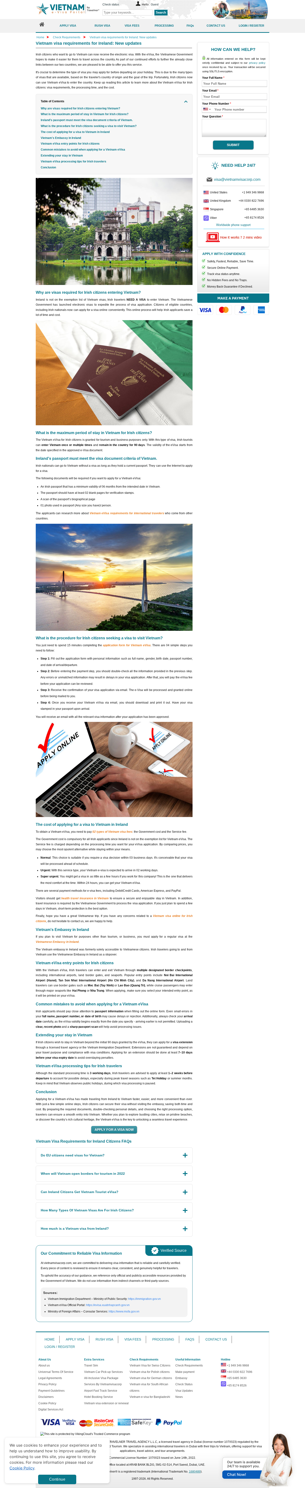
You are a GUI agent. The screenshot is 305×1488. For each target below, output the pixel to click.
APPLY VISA (75, 1339)
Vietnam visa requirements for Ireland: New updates (123, 37)
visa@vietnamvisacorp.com (237, 179)
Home (40, 37)
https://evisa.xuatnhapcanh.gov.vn (108, 1305)
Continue (57, 1479)
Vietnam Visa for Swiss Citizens (150, 1365)
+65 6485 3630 (254, 209)
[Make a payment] (233, 306)
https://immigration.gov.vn (144, 1299)
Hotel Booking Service (98, 1397)
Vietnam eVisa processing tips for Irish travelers (73, 161)
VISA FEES (132, 1339)
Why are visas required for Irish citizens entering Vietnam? (80, 108)
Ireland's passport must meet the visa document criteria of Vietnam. (87, 120)
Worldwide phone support (233, 225)
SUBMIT (233, 145)
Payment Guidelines (51, 1390)
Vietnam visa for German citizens (151, 1378)
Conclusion (48, 167)
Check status (110, 4)
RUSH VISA (104, 1339)
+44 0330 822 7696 (251, 200)
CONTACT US (216, 1339)
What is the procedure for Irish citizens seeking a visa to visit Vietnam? (89, 126)
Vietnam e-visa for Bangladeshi (150, 1397)
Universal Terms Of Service (55, 1372)
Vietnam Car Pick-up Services (103, 1372)
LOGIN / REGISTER (60, 1347)
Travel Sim (91, 1365)
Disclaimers (46, 1397)
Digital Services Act (50, 1409)
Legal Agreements (50, 1378)
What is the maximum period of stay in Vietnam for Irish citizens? (84, 114)
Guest (154, 4)
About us (44, 1365)
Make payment (184, 1372)
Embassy (181, 1378)
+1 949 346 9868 (253, 192)
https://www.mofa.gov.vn (124, 1311)
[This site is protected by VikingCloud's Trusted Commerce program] (85, 1434)
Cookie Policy (47, 1403)
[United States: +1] (205, 109)
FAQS (189, 1339)
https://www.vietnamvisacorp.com (68, 9)
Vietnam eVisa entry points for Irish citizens (70, 143)
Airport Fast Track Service (100, 1390)
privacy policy (257, 62)
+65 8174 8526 (254, 217)
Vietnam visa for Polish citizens (150, 1372)
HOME (50, 1339)
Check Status (184, 1384)
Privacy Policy (47, 1384)
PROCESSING (163, 1339)
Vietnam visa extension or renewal (106, 1403)
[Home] (42, 25)
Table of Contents (52, 101)
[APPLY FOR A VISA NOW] (114, 1129)
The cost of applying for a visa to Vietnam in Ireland (75, 132)
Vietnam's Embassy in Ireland (61, 138)
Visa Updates (184, 1390)
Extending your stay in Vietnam (62, 155)
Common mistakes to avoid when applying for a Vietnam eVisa (83, 149)
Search (161, 12)
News (179, 1397)
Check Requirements (67, 37)
